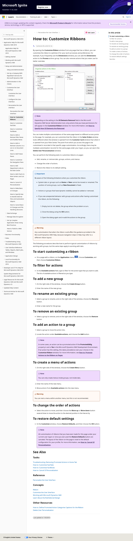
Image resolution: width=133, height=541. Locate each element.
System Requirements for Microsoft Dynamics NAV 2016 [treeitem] (13, 275)
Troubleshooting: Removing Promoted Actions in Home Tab (55, 462)
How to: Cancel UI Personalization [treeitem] (16, 183)
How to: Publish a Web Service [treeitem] (14, 230)
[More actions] (98, 32)
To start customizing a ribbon (119, 36)
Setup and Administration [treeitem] (15, 70)
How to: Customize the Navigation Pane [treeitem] (16, 161)
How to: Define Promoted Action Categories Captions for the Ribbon (58, 507)
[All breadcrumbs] (34, 32)
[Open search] (123, 17)
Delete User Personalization (43, 510)
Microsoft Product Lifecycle (60, 23)
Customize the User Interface (44, 492)
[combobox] (13, 34)
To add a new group (116, 41)
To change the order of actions (119, 54)
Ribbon (35, 490)
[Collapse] (24, 30)
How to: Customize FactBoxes (44, 468)
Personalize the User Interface (48, 32)
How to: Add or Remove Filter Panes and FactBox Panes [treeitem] (16, 137)
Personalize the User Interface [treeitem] (17, 112)
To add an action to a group (119, 49)
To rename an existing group (119, 44)
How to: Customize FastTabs (43, 465)
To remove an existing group (119, 46)
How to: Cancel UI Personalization (45, 470)
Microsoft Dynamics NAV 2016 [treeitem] (13, 39)
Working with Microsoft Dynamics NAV (47, 495)
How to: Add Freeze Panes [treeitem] (16, 155)
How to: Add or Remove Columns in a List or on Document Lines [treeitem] (17, 146)
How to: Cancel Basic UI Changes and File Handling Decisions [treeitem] (17, 207)
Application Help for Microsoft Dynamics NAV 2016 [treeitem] (13, 50)
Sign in (128, 17)
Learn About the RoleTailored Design (46, 498)
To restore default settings (118, 56)
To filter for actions (116, 39)
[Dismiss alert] (129, 3)
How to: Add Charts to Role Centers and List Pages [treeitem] (17, 176)
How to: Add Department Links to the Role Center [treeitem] (16, 168)
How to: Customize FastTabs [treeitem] (16, 124)
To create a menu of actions (119, 51)
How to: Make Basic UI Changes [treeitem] (16, 189)
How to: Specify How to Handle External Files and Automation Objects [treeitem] (17, 197)
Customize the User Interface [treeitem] (15, 94)
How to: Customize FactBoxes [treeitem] (16, 130)
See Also (112, 59)
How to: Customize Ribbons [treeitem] (16, 118)
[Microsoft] (3, 17)
